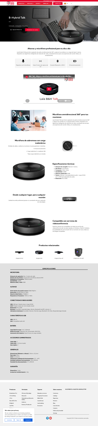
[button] (16, 29)
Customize (9, 420)
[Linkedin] (47, 418)
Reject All (19, 420)
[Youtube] (50, 418)
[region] (18, 415)
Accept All (28, 420)
